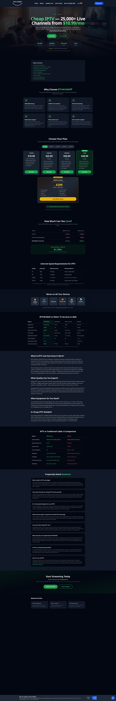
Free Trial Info (63, 36)
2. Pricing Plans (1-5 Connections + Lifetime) (42, 67)
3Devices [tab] (58, 146)
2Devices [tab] (51, 146)
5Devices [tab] (71, 146)
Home (55, 14)
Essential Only (88, 698)
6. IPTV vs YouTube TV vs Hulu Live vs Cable (41, 73)
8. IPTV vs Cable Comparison (38, 77)
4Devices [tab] (64, 146)
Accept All (94, 698)
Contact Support (65, 586)
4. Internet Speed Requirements (39, 70)
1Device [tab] (45, 146)
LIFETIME (79, 3)
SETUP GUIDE (58, 3)
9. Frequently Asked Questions (39, 78)
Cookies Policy (29, 699)
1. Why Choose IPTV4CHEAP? (38, 65)
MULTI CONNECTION (69, 3)
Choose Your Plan (50, 586)
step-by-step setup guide (61, 307)
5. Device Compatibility (37, 72)
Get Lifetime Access (58, 199)
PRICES (42, 3)
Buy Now (31, 172)
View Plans (52, 36)
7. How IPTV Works (36, 75)
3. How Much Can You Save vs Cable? (40, 68)
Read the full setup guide (37, 564)
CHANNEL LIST (49, 3)
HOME (36, 3)
